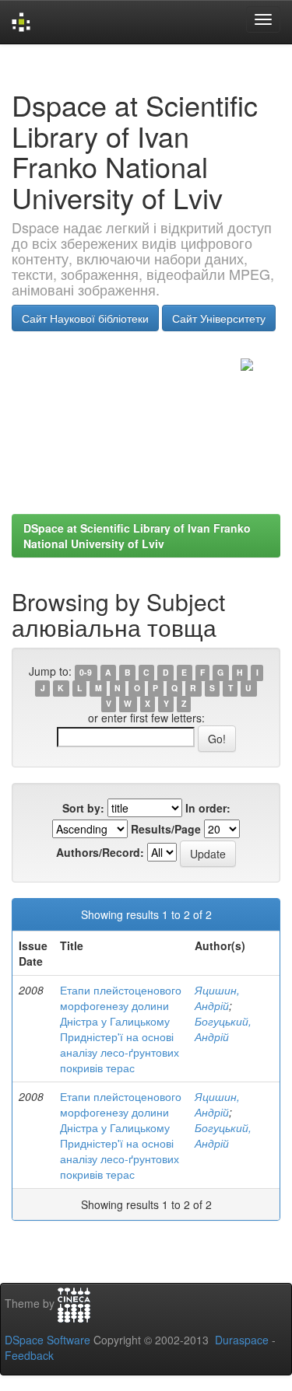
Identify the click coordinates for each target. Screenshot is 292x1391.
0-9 (85, 672)
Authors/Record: (100, 852)
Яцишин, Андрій (217, 997)
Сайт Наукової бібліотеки (85, 318)
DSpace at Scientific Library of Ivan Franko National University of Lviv (137, 535)
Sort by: (83, 808)
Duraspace (242, 1339)
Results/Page (166, 829)
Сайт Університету (219, 318)
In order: (207, 808)
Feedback (29, 1355)
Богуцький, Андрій (223, 1028)
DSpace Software (47, 1339)
